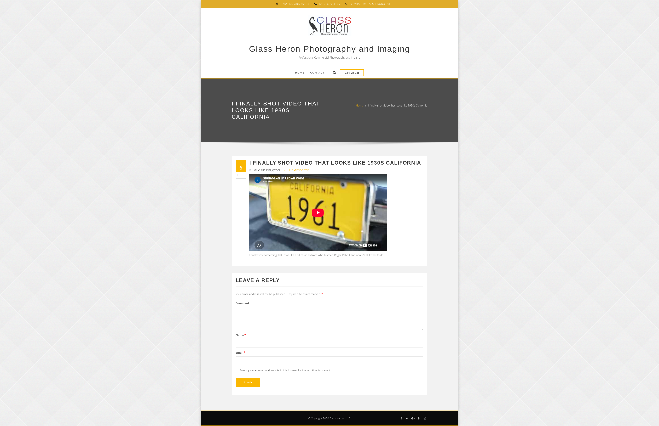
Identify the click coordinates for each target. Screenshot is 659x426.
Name (241, 335)
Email (240, 353)
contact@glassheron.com (370, 3)
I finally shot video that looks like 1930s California (397, 105)
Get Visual (352, 72)
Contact (317, 72)
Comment (242, 303)
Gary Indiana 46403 (295, 3)
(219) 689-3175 (329, 3)
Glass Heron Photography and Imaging (329, 48)
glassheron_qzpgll (265, 170)
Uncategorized (298, 170)
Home (299, 72)
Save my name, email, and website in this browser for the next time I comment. (285, 370)
